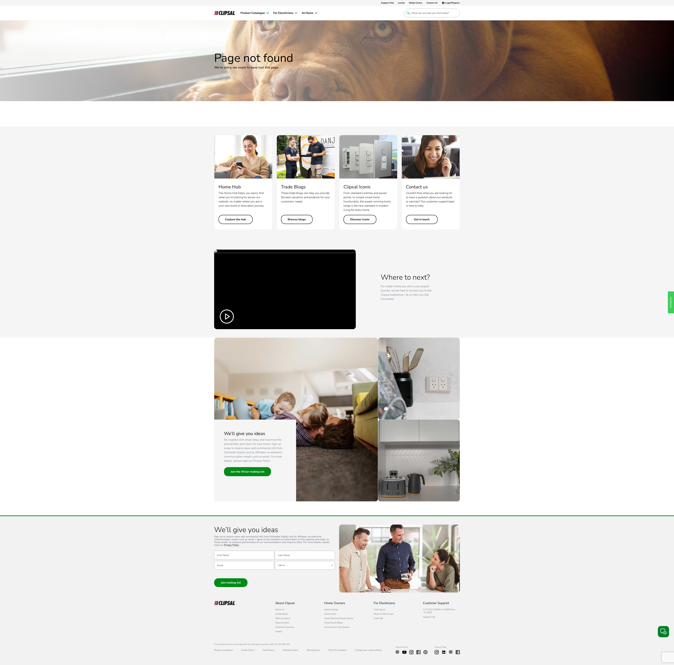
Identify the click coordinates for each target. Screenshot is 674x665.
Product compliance (223, 650)
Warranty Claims (290, 650)
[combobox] (305, 565)
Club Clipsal (379, 609)
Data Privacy (268, 650)
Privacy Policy (231, 545)
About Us (279, 609)
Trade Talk (378, 618)
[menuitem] (254, 13)
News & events (282, 622)
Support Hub (429, 616)
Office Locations (282, 618)
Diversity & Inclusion (285, 627)
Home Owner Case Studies (336, 627)
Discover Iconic (360, 219)
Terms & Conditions (337, 650)
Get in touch (421, 219)
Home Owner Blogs (333, 622)
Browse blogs (297, 219)
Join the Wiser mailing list (247, 472)
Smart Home (330, 614)
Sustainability (281, 614)
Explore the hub (235, 219)
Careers (278, 631)
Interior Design (331, 609)
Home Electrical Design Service (338, 618)
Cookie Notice (247, 650)
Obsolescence (313, 650)
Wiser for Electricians (384, 614)
